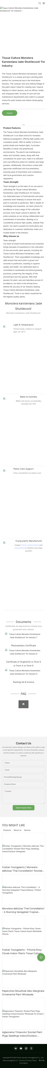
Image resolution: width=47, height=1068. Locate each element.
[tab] (23, 124)
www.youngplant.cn (10, 1060)
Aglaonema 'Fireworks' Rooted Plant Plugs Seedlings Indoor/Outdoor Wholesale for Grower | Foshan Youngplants (22, 1034)
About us (17, 830)
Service (27, 830)
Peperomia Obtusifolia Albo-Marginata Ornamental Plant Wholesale (23, 993)
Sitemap (22, 1060)
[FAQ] (23, 704)
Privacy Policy (32, 1060)
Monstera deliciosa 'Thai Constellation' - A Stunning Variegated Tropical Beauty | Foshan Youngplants (23, 910)
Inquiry (10, 113)
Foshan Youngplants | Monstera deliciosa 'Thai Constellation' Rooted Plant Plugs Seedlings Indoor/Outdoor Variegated (22, 869)
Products (7, 830)
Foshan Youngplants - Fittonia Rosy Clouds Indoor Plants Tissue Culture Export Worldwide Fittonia (22, 951)
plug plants (19, 548)
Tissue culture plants (30, 545)
